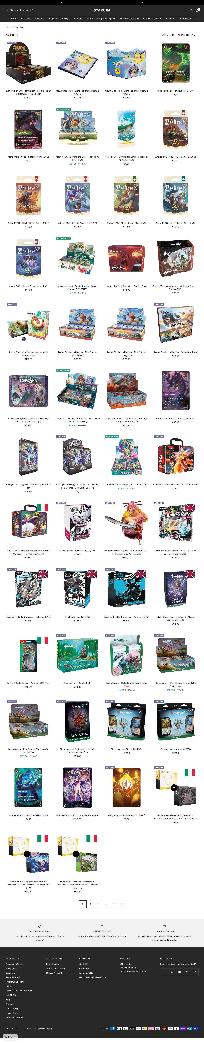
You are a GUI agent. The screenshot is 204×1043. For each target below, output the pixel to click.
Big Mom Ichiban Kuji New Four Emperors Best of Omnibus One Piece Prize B (126, 552)
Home (14, 18)
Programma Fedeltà (15, 982)
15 (114, 904)
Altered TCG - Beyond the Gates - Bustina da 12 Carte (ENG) (126, 158)
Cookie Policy (12, 1008)
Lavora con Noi (86, 973)
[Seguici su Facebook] (164, 972)
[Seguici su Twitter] (172, 972)
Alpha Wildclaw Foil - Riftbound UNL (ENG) (28, 157)
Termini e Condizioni (15, 1017)
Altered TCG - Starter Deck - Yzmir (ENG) (28, 286)
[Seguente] (121, 904)
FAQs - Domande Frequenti (19, 991)
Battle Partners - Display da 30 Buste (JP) (127, 484)
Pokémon (39, 18)
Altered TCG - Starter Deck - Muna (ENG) (126, 223)
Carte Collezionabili (152, 18)
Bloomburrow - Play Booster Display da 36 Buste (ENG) (175, 685)
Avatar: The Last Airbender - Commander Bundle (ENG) (28, 354)
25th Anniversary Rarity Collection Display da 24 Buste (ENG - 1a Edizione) (28, 92)
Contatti (83, 964)
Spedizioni (10, 973)
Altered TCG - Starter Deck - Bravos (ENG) (28, 223)
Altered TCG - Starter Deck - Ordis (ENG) (175, 223)
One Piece (26, 18)
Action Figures (186, 18)
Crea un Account (54, 973)
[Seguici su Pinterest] (187, 972)
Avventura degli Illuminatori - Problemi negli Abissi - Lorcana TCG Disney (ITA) (28, 420)
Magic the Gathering (58, 18)
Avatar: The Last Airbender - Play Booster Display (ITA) (126, 354)
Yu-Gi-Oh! (77, 18)
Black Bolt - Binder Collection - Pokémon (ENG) (28, 617)
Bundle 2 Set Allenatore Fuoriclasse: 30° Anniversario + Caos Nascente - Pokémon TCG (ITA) (28, 884)
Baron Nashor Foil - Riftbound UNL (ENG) (175, 418)
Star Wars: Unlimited (129, 18)
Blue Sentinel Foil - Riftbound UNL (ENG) (28, 815)
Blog (8, 999)
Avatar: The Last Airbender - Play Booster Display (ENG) (77, 354)
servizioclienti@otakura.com (92, 977)
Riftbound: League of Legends (101, 18)
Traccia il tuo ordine (55, 968)
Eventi (9, 986)
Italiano (10, 1029)
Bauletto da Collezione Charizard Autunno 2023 (175, 484)
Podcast (10, 1004)
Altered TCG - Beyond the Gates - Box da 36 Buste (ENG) (77, 158)
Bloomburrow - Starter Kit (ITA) (176, 749)
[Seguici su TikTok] (194, 972)
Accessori (170, 18)
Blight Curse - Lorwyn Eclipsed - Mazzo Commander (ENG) (175, 618)
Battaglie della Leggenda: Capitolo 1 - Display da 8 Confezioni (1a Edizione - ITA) (77, 486)
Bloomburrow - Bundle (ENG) (77, 683)
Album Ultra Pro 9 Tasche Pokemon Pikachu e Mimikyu (126, 92)
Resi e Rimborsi (13, 977)
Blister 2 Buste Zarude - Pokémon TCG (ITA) (28, 683)
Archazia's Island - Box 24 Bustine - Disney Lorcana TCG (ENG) (77, 288)
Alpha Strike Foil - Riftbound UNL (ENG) (176, 91)
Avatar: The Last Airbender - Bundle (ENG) (126, 286)
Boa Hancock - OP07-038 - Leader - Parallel (77, 815)
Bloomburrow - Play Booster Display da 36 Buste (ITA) (28, 751)
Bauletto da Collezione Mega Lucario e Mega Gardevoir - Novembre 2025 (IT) (28, 552)
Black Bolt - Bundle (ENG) (77, 617)
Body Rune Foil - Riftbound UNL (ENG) (126, 815)
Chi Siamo (84, 968)
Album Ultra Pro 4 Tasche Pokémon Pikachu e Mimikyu (77, 92)
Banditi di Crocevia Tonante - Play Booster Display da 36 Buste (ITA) (126, 420)
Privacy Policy (12, 1013)
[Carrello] (197, 10)
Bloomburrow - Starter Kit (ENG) (126, 749)
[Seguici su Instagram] (179, 972)
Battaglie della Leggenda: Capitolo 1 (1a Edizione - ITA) (28, 486)
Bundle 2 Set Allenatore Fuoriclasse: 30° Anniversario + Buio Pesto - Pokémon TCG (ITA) (175, 817)
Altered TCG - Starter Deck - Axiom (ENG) (175, 157)
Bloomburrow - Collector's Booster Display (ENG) (126, 685)
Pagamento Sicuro (14, 964)
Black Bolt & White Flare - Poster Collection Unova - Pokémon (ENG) (175, 552)
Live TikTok (11, 995)
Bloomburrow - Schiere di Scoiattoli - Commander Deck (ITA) (77, 751)
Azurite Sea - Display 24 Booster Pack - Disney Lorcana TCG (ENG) (77, 420)
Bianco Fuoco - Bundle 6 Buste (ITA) (77, 550)
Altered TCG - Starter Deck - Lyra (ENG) (77, 223)
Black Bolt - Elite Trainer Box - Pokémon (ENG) (126, 617)
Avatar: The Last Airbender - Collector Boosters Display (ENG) (175, 288)
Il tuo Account (53, 964)
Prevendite (11, 968)
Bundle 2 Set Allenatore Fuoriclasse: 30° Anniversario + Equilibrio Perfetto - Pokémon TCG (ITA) (77, 884)
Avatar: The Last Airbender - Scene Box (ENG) (175, 352)
